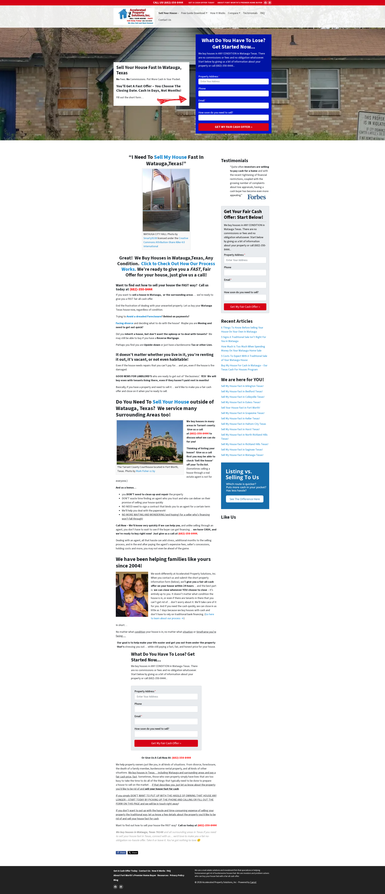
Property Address (209, 76)
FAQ (262, 13)
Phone (202, 88)
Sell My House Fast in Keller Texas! (240, 418)
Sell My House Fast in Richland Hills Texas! (244, 444)
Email (202, 100)
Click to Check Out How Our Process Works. (168, 266)
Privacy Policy (177, 875)
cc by (152, 471)
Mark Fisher (142, 471)
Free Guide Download (193, 13)
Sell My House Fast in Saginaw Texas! (242, 450)
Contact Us (165, 20)
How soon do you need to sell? (215, 112)
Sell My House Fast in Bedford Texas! (242, 391)
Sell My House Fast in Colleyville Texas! (243, 397)
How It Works (217, 13)
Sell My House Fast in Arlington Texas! (242, 386)
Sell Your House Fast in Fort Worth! (240, 408)
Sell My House (170, 157)
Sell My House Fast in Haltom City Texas (243, 424)
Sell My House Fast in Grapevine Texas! (243, 413)
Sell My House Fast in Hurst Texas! (240, 429)
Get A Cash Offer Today (125, 871)
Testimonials (250, 13)
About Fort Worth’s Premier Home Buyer (135, 875)
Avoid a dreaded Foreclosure (144, 316)
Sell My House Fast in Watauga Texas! (242, 455)
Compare (233, 13)
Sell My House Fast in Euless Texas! (241, 402)
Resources (162, 875)
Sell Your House (171, 402)
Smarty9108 (150, 238)
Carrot (253, 882)
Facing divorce (124, 323)
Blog (116, 880)
